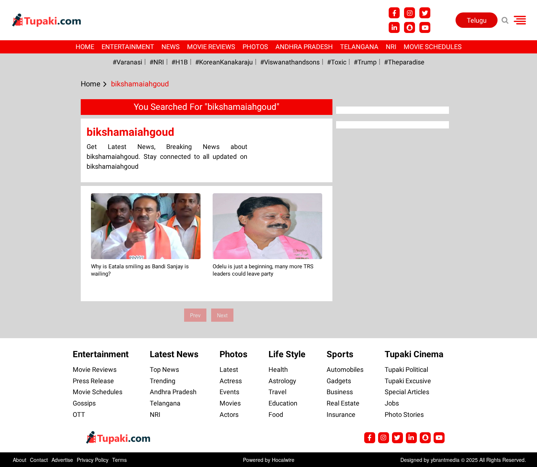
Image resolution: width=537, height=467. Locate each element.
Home (85, 47)
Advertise (62, 459)
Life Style (286, 354)
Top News (164, 369)
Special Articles (407, 392)
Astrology (282, 381)
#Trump (365, 62)
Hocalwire (283, 459)
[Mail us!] (424, 27)
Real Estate (343, 403)
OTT (79, 414)
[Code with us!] (409, 27)
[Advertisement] (33, 203)
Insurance (341, 414)
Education (282, 403)
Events (229, 392)
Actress (231, 381)
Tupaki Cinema (414, 354)
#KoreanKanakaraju (224, 62)
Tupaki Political (406, 369)
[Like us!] (394, 12)
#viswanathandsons (290, 62)
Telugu (477, 20)
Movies (230, 403)
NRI (391, 47)
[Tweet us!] (409, 12)
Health (278, 369)
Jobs (392, 403)
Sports (340, 354)
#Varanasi (127, 62)
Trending (162, 381)
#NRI (156, 62)
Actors (229, 414)
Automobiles (345, 369)
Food (275, 414)
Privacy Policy (92, 459)
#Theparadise (404, 62)
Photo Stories (404, 414)
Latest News (174, 354)
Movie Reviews (211, 47)
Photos (255, 47)
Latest (229, 369)
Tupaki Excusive (408, 381)
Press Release (93, 381)
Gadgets (339, 381)
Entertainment (128, 47)
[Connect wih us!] (394, 27)
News (170, 47)
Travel (277, 392)
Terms (119, 459)
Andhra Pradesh (304, 47)
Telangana (359, 47)
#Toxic (336, 62)
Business (340, 392)
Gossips (84, 403)
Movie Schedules (433, 47)
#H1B (179, 62)
